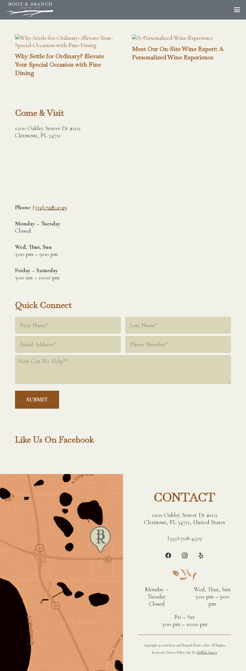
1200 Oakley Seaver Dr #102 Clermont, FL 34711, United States (184, 518)
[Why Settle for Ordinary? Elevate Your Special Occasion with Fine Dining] (64, 38)
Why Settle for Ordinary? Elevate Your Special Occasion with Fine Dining (59, 64)
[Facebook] (168, 555)
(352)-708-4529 (50, 207)
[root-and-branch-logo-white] (29, 9)
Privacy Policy (175, 652)
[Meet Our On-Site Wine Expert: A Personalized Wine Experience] (172, 38)
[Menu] (237, 9)
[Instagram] (184, 555)
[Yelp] (200, 555)
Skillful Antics (206, 652)
